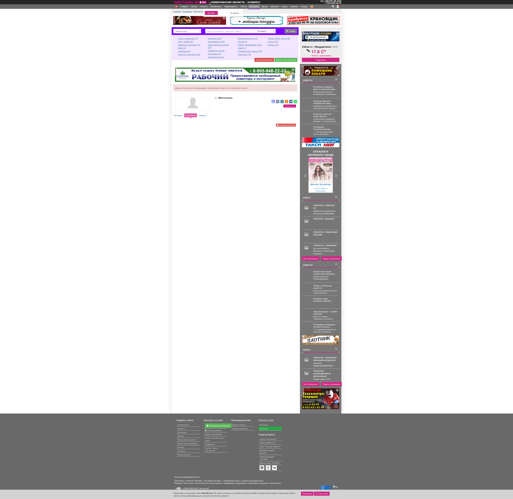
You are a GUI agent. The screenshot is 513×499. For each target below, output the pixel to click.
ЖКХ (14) (182, 48)
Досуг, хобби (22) (185, 41)
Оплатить (264, 428)
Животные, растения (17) (189, 44)
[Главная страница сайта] (190, 2)
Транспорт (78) (244, 54)
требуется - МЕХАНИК (323, 218)
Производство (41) (216, 57)
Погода (180, 447)
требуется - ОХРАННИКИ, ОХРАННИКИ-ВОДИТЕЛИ (325, 359)
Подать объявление (331, 258)
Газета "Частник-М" (268, 439)
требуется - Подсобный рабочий (325, 233)
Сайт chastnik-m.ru (268, 442)
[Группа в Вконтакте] (274, 468)
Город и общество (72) (188, 38)
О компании (190, 115)
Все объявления (310, 258)
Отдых (284, 6)
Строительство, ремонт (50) (250, 51)
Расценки (264, 424)
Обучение (274, 6)
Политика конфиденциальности (187, 477)
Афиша (264, 6)
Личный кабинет (214, 430)
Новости (204, 6)
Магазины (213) (215, 38)
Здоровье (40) (184, 51)
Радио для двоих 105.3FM (267, 458)
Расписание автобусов (187, 443)
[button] (305, 175)
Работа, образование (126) (250, 44)
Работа (243, 6)
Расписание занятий (186, 439)
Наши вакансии (184, 454)
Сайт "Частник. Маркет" (270, 446)
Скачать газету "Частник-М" (211, 449)
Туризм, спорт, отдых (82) (279, 38)
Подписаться (290, 106)
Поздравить (210, 444)
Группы (194, 6)
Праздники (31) (214, 53)
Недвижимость (231, 6)
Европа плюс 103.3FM (269, 463)
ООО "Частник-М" (201, 488)
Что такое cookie (321, 493)
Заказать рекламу (240, 428)
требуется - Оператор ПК (324, 206)
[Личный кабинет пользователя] (337, 6)
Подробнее (321, 60)
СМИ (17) (242, 48)
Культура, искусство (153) (189, 54)
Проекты (294, 6)
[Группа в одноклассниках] (262, 468)
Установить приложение (219, 425)
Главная (184, 6)
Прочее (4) (242, 41)
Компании (254, 6)
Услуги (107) (273, 41)
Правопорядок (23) (216, 50)
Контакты (178, 115)
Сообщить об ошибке (286, 125)
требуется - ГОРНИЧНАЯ (324, 245)
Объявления (215, 6)
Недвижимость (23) (216, 41)
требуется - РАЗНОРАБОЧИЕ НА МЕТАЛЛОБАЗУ (322, 374)
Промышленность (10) (247, 38)
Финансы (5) (273, 44)
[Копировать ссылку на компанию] (216, 97)
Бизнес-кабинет (239, 424)
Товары (304, 6)
